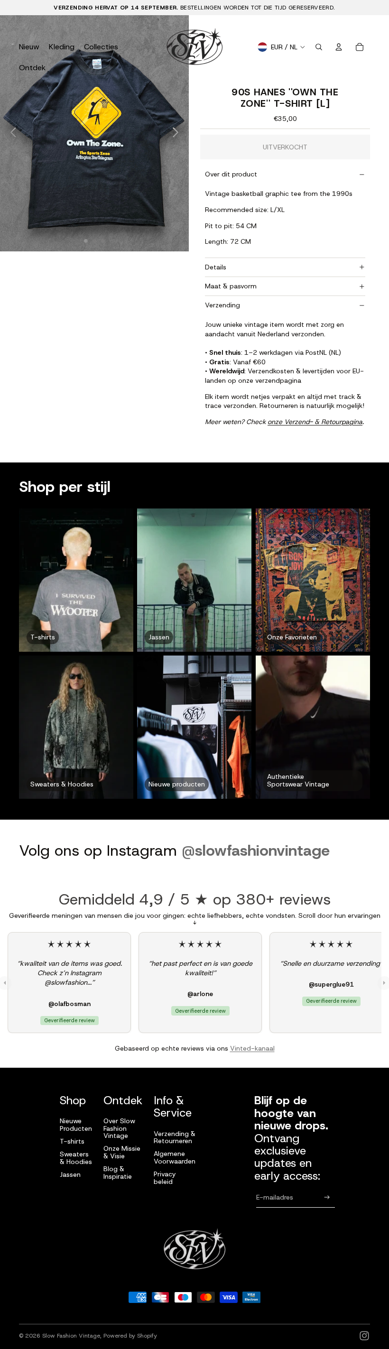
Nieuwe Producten (76, 1124)
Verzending (222, 305)
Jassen (70, 1174)
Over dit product (231, 174)
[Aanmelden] (327, 1197)
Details (215, 267)
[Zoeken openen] (318, 47)
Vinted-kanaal (252, 1048)
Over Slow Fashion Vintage (119, 1128)
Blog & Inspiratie (117, 1172)
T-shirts (72, 1141)
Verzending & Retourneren (174, 1137)
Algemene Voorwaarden (174, 1157)
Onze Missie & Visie (121, 1152)
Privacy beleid (165, 1177)
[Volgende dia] (178, 133)
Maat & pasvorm (231, 286)
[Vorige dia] (10, 133)
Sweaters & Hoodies (76, 1157)
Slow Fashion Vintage (71, 1336)
